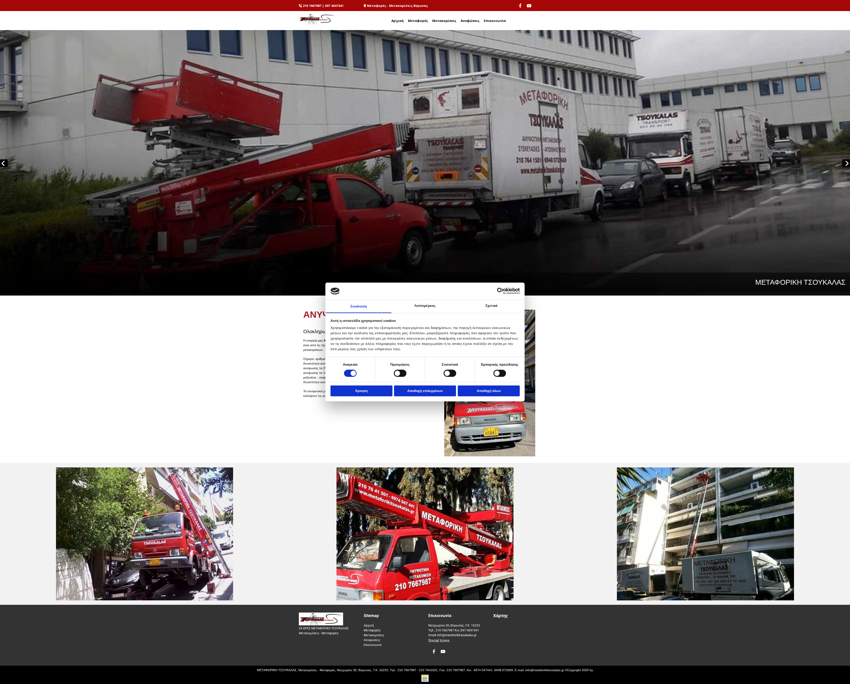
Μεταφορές (418, 20)
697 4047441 (334, 6)
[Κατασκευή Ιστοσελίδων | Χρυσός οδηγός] (425, 678)
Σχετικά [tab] (491, 305)
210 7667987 (312, 6)
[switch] (400, 373)
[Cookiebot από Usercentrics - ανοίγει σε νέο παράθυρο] (500, 291)
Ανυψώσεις (470, 20)
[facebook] (520, 5)
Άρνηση (361, 391)
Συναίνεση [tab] (358, 306)
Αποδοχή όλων (489, 391)
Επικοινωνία (495, 20)
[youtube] (529, 5)
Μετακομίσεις (444, 20)
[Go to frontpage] (317, 18)
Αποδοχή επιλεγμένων (425, 391)
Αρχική (397, 20)
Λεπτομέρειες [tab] (425, 305)
